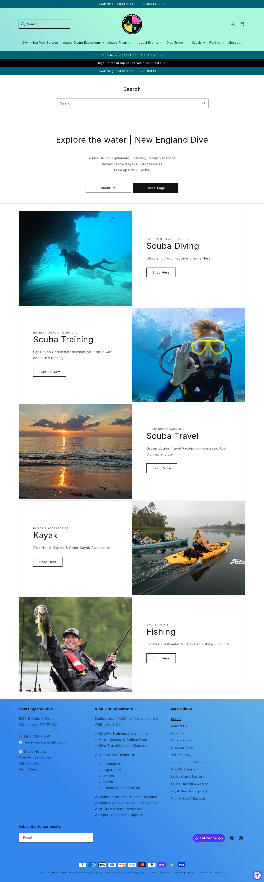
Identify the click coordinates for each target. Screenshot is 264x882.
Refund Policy (181, 755)
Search (176, 718)
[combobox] (132, 103)
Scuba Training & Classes (189, 784)
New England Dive (63, 872)
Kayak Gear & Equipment (189, 791)
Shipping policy (184, 872)
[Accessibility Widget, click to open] (257, 875)
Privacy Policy (181, 740)
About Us (108, 188)
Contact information (210, 872)
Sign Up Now (49, 372)
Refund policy (114, 872)
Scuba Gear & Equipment (189, 776)
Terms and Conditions (187, 762)
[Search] (203, 103)
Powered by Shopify (88, 872)
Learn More (162, 468)
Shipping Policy (182, 747)
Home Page (155, 188)
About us (177, 733)
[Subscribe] (88, 838)
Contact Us (179, 726)
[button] (44, 24)
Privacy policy (135, 872)
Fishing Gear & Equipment (190, 798)
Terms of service (159, 872)
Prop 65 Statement (184, 769)
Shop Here (161, 272)
